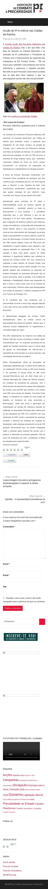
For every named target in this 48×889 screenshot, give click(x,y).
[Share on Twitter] (8, 450)
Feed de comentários (12, 871)
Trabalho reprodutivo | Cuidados (28, 808)
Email (6, 575)
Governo (16, 794)
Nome (6, 564)
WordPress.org (9, 875)
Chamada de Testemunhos (28, 780)
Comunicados (7, 785)
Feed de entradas (10, 866)
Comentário (9, 527)
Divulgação (20, 785)
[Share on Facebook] (4, 450)
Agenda (16, 775)
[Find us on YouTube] (8, 846)
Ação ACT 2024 (29, 775)
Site (5, 587)
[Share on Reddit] (11, 450)
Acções (7, 775)
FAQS (5, 795)
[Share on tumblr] (18, 450)
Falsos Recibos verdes (32, 789)
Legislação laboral (33, 795)
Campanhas (11, 780)
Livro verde (7, 799)
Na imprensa (15, 799)
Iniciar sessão (9, 862)
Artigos (22, 775)
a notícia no (24, 116)
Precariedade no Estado (18, 803)
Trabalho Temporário (9, 812)
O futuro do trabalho (27, 799)
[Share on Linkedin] (15, 450)
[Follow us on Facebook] (4, 846)
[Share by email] (22, 450)
